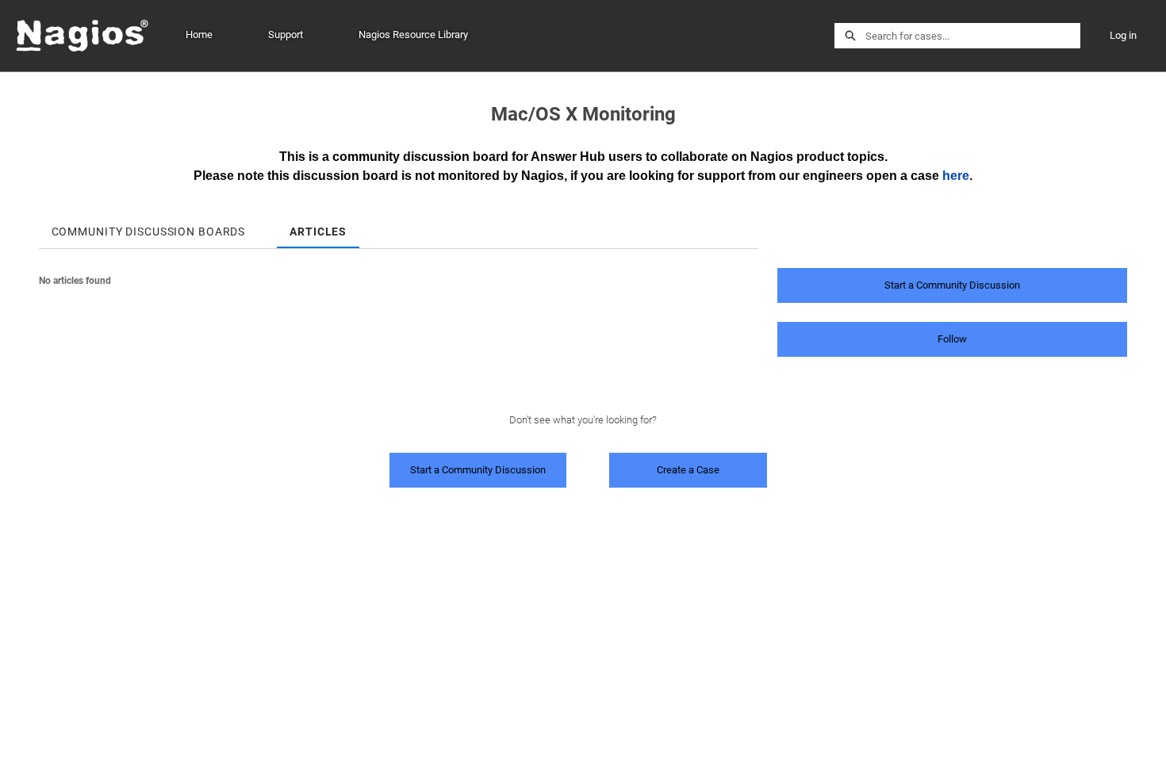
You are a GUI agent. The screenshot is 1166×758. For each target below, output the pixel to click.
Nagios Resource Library (413, 34)
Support (285, 34)
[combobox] (972, 36)
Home (199, 34)
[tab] (149, 226)
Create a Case (688, 470)
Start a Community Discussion (952, 285)
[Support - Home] (83, 35)
